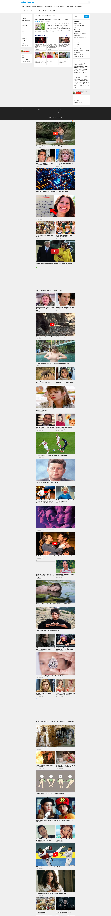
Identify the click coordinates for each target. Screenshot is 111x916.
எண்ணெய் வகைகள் (78, 39)
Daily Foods (24, 18)
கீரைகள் (75, 42)
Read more (52, 31)
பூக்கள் (75, 46)
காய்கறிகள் (76, 41)
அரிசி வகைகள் (24, 33)
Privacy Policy (25, 59)
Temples (76, 27)
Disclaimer (24, 57)
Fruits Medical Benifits (26, 20)
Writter (43, 21)
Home (23, 15)
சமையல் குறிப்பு (24, 40)
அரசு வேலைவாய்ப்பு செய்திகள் (25, 31)
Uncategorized (24, 25)
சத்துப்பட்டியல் (24, 38)
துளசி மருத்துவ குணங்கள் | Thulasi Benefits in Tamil (52, 19)
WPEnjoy (61, 117)
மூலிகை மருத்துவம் (25, 45)
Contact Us (24, 55)
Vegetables (24, 27)
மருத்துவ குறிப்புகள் (25, 43)
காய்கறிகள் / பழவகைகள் (26, 36)
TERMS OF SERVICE (26, 61)
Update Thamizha (27, 2)
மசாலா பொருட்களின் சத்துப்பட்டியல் (81, 50)
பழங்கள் (75, 44)
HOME (22, 109)
